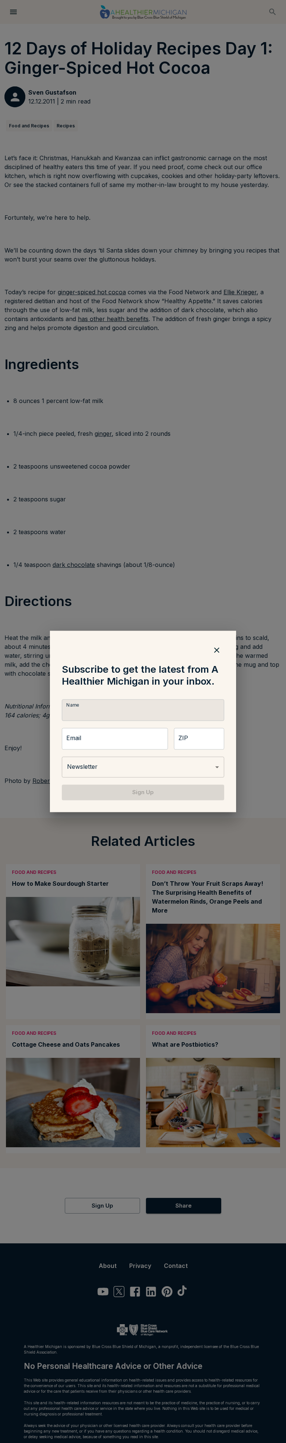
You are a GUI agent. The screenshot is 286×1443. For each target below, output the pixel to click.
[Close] (216, 650)
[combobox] (143, 767)
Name (72, 705)
